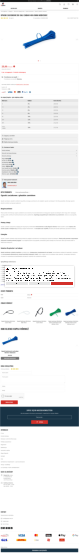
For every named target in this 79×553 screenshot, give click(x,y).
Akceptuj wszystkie (62, 284)
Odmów (17, 284)
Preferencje (40, 284)
